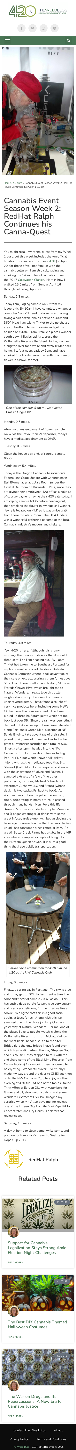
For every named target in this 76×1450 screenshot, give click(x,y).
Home (7, 183)
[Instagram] (44, 28)
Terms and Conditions (51, 1439)
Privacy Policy (19, 1439)
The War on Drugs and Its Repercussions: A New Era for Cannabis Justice (35, 1401)
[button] (7, 41)
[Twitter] (32, 28)
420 (52, 261)
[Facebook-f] (21, 28)
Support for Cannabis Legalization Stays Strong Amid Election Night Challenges (37, 1247)
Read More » (15, 1262)
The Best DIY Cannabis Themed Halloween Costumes (37, 1324)
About (58, 1430)
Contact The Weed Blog (29, 1430)
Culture (17, 183)
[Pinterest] (54, 28)
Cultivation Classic (31, 280)
